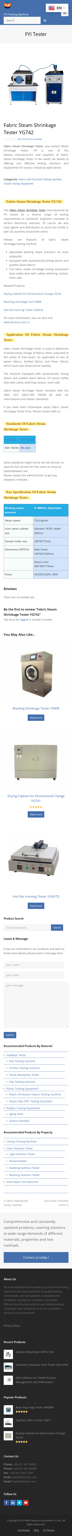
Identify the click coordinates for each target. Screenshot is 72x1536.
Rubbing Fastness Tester (24, 1168)
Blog (36, 1530)
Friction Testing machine (24, 1068)
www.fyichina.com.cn (17, 322)
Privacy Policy (12, 1325)
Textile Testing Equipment (18, 183)
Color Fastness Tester (19, 1148)
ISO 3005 (10, 439)
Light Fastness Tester (22, 1154)
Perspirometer (18, 1161)
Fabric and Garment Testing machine (40, 179)
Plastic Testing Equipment (22, 1088)
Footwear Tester (16, 1055)
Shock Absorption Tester (24, 1075)
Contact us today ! (36, 1257)
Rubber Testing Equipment (23, 1108)
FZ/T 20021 (28, 439)
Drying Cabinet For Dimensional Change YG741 (33, 293)
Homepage (24, 1530)
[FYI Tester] (7, 4)
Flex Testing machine (22, 1061)
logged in (25, 619)
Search (57, 927)
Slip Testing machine (22, 1081)
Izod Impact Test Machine (22, 1182)
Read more (36, 717)
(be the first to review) (30, 139)
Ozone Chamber (19, 1121)
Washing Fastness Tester (24, 1175)
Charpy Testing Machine (21, 1141)
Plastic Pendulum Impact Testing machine (35, 1094)
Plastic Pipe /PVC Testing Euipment (30, 1101)
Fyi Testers (49, 1530)
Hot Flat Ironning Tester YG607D (23, 310)
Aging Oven (16, 1114)
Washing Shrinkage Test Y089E (23, 301)
